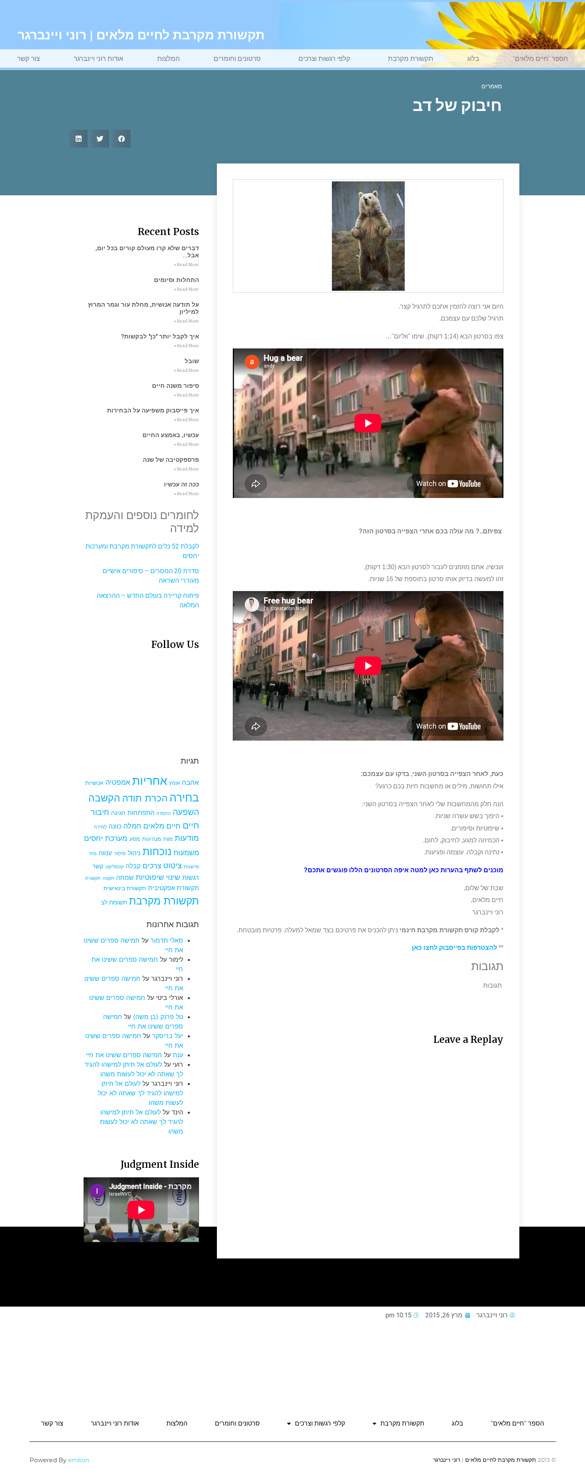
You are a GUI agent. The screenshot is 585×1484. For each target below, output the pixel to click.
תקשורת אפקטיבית (173, 888)
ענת (178, 1055)
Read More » (186, 264)
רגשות (190, 877)
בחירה (184, 797)
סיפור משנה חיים (175, 385)
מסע (134, 839)
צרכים (151, 865)
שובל (192, 361)
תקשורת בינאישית (124, 888)
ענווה (105, 853)
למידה (100, 827)
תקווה (108, 878)
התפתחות (140, 813)
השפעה (186, 812)
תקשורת (93, 878)
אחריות (149, 781)
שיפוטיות (150, 877)
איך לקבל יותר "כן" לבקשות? (160, 336)
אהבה (190, 782)
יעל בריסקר (167, 1036)
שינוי (173, 877)
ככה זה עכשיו (181, 484)
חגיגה (118, 813)
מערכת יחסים (105, 838)
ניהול (134, 853)
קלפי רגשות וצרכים (324, 58)
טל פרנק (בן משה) (158, 1017)
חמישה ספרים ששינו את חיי (124, 1055)
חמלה (132, 826)
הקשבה (104, 798)
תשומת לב (114, 902)
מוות (168, 839)
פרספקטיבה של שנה (171, 459)
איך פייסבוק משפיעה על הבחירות (153, 410)
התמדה (163, 813)
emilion (78, 1460)
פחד (93, 853)
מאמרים (492, 86)
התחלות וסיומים (176, 280)
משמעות (186, 852)
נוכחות (157, 851)
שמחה (125, 877)
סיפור (120, 853)
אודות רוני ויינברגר (98, 58)
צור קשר (28, 58)
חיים (191, 825)
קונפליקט (114, 866)
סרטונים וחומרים (237, 58)
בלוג (473, 58)
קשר (97, 866)
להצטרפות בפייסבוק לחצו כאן (454, 947)
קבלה (133, 866)
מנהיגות (151, 838)
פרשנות (191, 866)
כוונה (115, 826)
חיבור (100, 812)
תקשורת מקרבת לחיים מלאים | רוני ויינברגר (141, 35)
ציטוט (172, 865)
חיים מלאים (162, 825)
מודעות (187, 838)
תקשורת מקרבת (410, 58)
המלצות (168, 58)
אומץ (174, 783)
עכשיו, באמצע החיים (170, 435)
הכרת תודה (145, 798)
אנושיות (94, 783)
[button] (122, 139)
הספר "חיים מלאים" (540, 58)
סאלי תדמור (166, 940)
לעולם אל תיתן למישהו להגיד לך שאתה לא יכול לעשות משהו (140, 1093)
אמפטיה (117, 782)
